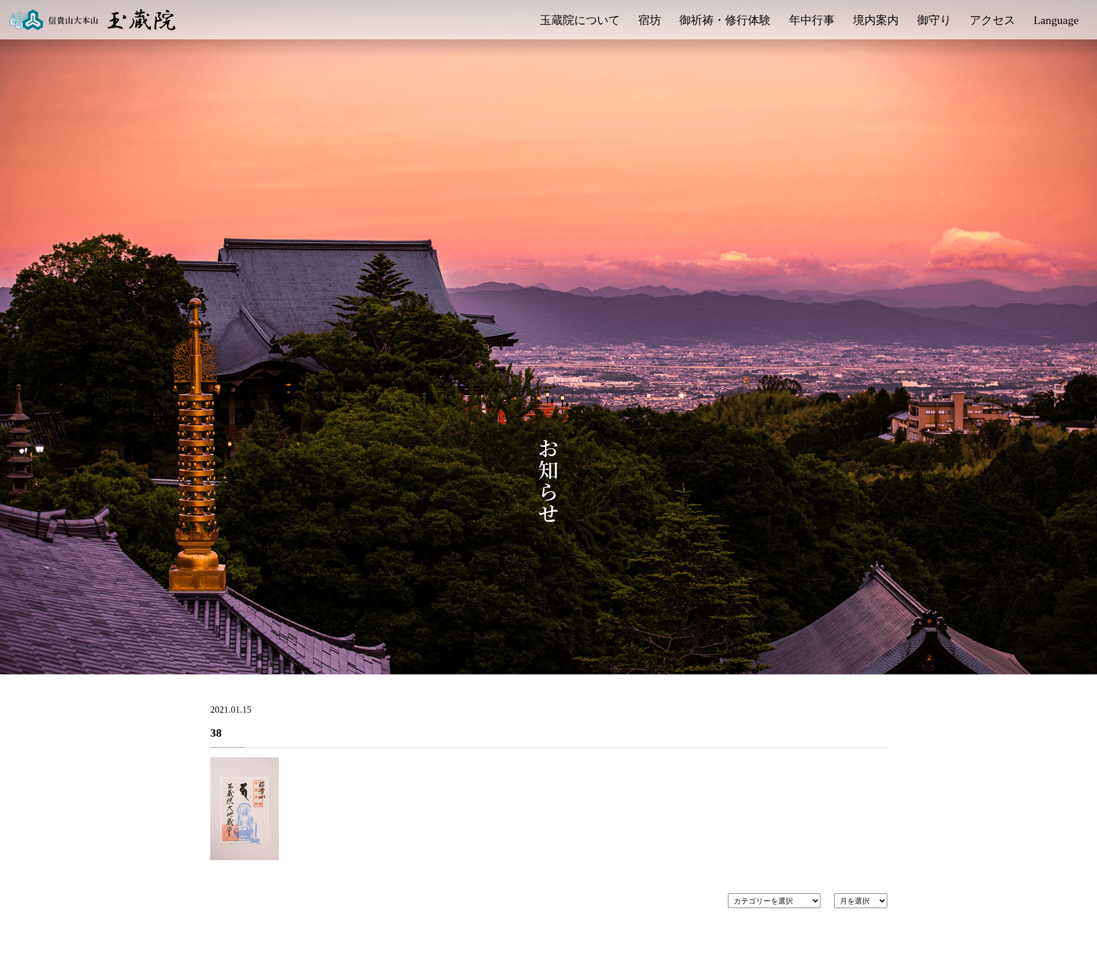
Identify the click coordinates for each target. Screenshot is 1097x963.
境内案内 (876, 20)
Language (1056, 20)
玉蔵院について (580, 20)
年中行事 (812, 20)
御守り (934, 20)
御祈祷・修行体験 (725, 20)
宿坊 (649, 20)
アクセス (992, 20)
